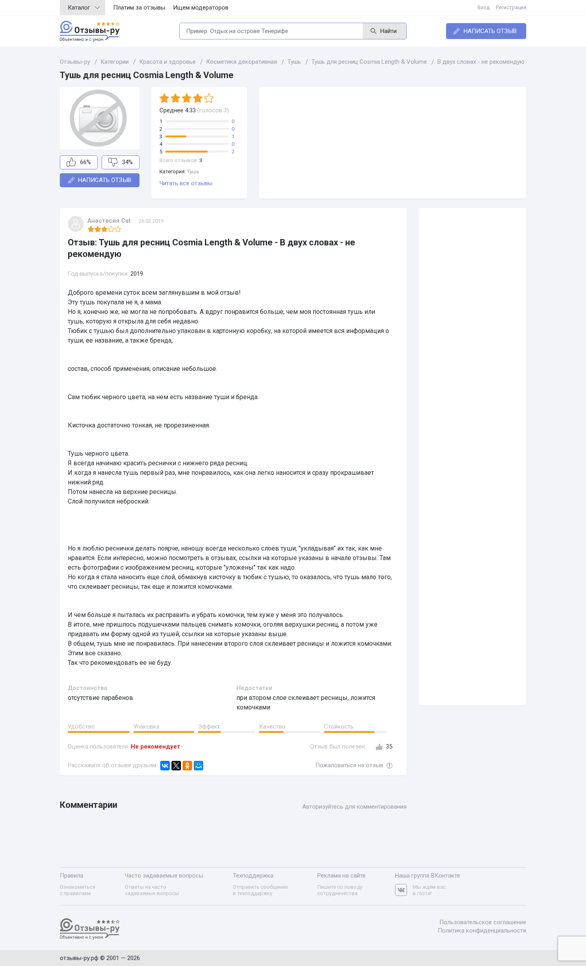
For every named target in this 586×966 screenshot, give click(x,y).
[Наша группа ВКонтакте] (404, 890)
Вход (484, 7)
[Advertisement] (392, 142)
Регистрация (511, 7)
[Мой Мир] (198, 765)
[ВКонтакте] (165, 765)
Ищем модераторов (200, 7)
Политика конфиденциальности (482, 930)
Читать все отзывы (185, 183)
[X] (176, 765)
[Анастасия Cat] (76, 224)
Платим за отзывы (139, 7)
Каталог (79, 7)
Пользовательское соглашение (482, 922)
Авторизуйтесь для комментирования (354, 806)
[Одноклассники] (187, 765)
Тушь (193, 171)
